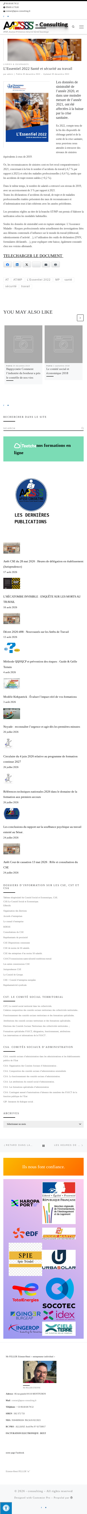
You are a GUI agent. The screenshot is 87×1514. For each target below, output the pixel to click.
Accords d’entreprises (12, 916)
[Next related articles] (80, 318)
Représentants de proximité (15, 937)
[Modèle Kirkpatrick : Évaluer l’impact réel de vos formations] (11, 683)
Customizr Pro (41, 1497)
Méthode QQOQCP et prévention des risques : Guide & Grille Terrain (40, 664)
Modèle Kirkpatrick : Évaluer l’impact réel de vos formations (40, 696)
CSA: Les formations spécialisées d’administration (26, 1087)
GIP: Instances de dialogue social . (18, 1101)
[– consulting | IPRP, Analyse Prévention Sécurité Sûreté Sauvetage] (18, 25)
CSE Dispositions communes (16, 943)
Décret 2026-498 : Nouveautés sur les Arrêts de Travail (36, 631)
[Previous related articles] (72, 318)
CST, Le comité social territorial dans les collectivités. (27, 1006)
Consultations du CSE (13, 932)
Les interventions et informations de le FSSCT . (25, 1035)
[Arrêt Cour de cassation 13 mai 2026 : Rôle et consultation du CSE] (11, 848)
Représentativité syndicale (15, 985)
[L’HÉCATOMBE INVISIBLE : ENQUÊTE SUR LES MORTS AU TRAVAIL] (11, 583)
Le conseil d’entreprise (13, 921)
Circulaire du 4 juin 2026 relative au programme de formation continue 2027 (40, 759)
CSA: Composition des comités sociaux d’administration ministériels (34, 1071)
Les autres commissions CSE (16, 964)
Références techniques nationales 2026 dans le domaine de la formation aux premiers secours (40, 794)
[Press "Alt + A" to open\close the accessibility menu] (6, 1508)
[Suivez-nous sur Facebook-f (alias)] (3, 17)
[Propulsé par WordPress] (71, 1497)
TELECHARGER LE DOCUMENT (33, 256)
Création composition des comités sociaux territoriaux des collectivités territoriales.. (41, 1010)
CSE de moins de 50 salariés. (16, 948)
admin (10, 74)
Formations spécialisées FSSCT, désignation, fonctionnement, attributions (36, 1031)
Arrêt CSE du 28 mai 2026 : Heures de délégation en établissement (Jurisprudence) (43, 564)
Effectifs (7, 905)
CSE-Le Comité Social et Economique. (21, 901)
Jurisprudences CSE (12, 969)
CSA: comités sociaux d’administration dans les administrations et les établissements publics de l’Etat (41, 1058)
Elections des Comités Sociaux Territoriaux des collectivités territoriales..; (36, 1026)
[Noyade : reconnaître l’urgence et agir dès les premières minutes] (11, 713)
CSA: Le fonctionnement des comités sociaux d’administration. (31, 1076)
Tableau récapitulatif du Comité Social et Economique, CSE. (30, 897)
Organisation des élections (15, 911)
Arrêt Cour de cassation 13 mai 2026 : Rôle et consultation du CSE (40, 864)
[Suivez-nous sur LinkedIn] (45, 1508)
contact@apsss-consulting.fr (24, 1400)
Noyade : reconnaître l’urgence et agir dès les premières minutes (41, 726)
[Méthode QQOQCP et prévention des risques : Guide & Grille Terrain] (11, 648)
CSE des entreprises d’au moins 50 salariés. (23, 953)
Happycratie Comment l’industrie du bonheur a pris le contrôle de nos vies (23, 373)
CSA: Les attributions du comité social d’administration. (29, 1081)
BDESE (6, 927)
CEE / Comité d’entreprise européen (19, 980)
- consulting (34, 1491)
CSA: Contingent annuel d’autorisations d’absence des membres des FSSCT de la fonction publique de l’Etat (40, 1094)
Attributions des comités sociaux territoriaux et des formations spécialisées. (37, 1021)
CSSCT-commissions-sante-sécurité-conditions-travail (27, 958)
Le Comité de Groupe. (13, 974)
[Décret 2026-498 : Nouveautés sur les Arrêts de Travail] (11, 618)
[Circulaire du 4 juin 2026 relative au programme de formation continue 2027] (8, 743)
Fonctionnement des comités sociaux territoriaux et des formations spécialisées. (39, 1015)
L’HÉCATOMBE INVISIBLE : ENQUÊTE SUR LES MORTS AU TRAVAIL (42, 599)
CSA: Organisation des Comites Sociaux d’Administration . (30, 1066)
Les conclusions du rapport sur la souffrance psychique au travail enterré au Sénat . (42, 829)
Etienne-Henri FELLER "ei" (18, 1471)
